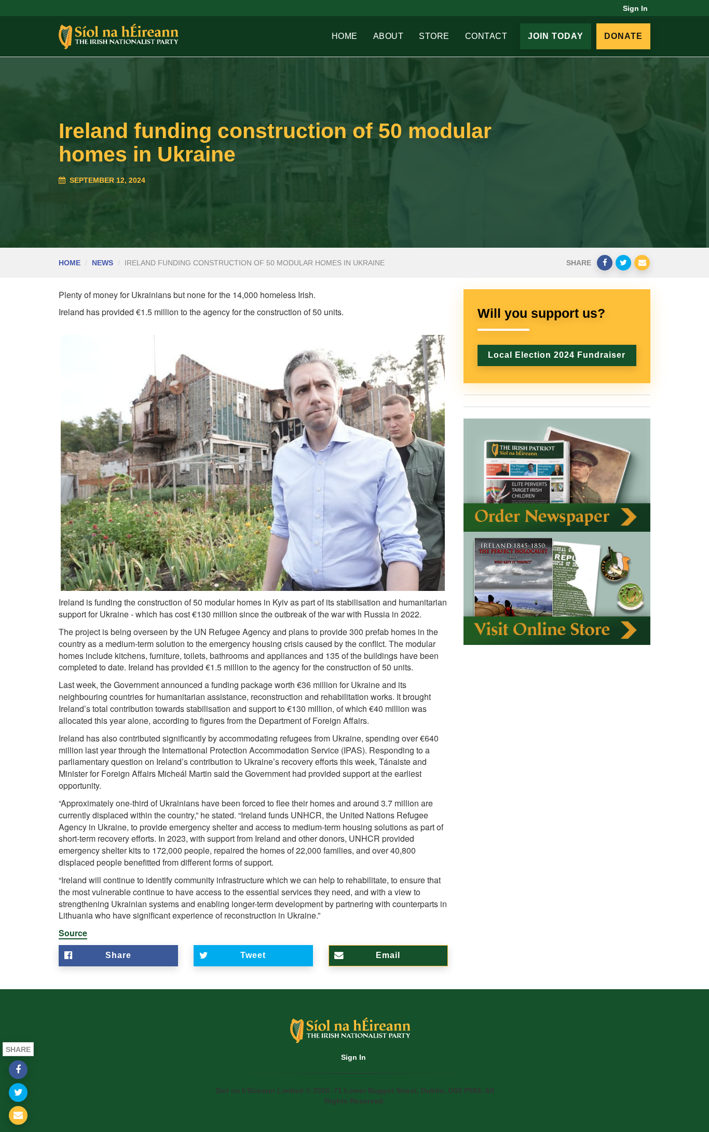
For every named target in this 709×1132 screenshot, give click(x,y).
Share (118, 955)
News (102, 263)
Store (434, 36)
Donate (623, 36)
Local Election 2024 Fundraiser (556, 355)
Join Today (555, 36)
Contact (486, 36)
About (388, 36)
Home (345, 36)
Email (388, 955)
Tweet (253, 955)
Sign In (635, 8)
